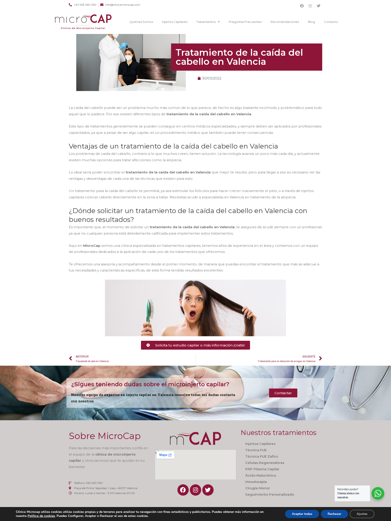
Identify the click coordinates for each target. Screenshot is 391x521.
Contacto (331, 22)
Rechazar (334, 514)
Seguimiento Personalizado (269, 494)
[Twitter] (318, 6)
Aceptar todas (302, 514)
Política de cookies (41, 516)
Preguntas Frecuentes (245, 22)
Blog (311, 22)
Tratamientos (206, 22)
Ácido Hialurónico (260, 475)
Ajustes (362, 514)
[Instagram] (310, 6)
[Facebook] (301, 6)
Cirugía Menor (257, 488)
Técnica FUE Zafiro (261, 456)
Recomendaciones (285, 22)
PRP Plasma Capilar (262, 469)
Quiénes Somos (141, 22)
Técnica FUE (256, 450)
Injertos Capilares (174, 22)
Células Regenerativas (264, 463)
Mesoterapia (256, 482)
